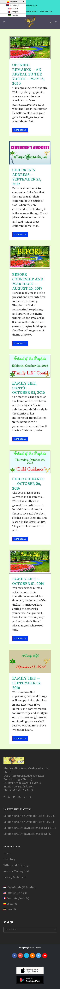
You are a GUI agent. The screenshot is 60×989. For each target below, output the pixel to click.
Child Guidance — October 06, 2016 (28, 483)
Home (7, 853)
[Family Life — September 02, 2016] (30, 661)
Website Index (46, 11)
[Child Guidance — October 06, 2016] (30, 462)
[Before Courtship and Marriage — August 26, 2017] (30, 257)
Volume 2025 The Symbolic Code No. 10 (27, 833)
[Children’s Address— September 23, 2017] (30, 153)
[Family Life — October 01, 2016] (30, 562)
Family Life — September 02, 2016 (26, 683)
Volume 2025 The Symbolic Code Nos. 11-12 (29, 827)
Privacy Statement (15, 877)
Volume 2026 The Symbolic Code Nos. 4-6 (29, 815)
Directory (9, 859)
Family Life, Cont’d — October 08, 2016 (28, 388)
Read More (20, 130)
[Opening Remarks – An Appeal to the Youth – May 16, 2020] (30, 48)
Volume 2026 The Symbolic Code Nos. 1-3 (28, 821)
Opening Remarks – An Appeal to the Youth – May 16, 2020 (28, 74)
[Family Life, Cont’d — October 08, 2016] (30, 366)
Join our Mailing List (16, 871)
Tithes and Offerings (16, 865)
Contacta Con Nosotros (26, 11)
